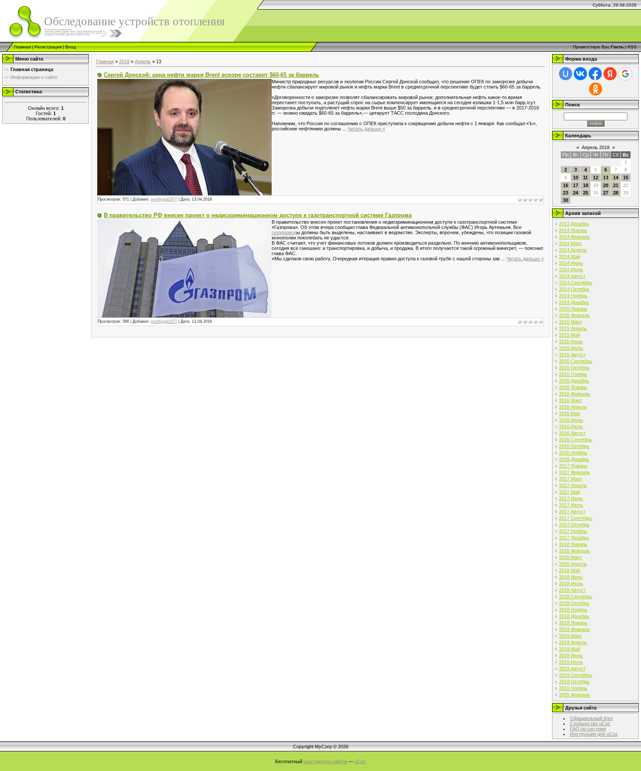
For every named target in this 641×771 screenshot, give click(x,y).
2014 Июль (571, 269)
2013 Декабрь (574, 223)
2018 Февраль (574, 550)
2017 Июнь (571, 498)
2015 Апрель (573, 328)
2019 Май (569, 649)
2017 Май (569, 492)
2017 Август (572, 511)
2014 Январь (573, 230)
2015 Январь (573, 308)
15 (625, 177)
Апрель (143, 61)
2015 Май (569, 335)
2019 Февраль (574, 629)
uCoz (360, 761)
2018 (124, 61)
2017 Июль (571, 505)
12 (595, 177)
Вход (70, 46)
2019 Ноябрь (573, 688)
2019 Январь (573, 622)
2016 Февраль (574, 393)
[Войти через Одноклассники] (595, 89)
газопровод (284, 232)
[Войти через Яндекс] (610, 73)
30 (565, 200)
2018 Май (569, 570)
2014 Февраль (574, 236)
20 (605, 185)
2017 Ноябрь (573, 531)
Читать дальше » (366, 128)
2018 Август (572, 590)
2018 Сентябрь (575, 596)
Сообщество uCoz (590, 723)
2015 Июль (571, 348)
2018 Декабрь (574, 616)
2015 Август (572, 354)
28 (615, 192)
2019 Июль (571, 662)
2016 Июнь (571, 420)
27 (605, 192)
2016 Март (570, 400)
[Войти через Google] (625, 74)
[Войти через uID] (565, 73)
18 (585, 185)
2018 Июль (571, 583)
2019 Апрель (573, 642)
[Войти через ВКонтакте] (580, 73)
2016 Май (569, 413)
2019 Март (570, 635)
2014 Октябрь (574, 289)
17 (575, 185)
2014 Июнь (571, 263)
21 (615, 185)
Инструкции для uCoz (594, 734)
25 (585, 192)
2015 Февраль (574, 315)
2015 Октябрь (574, 367)
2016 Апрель (573, 406)
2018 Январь (573, 544)
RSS (632, 46)
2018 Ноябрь (573, 609)
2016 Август (572, 433)
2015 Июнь (571, 341)
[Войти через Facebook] (595, 73)
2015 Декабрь (574, 380)
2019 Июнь (571, 655)
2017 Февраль (574, 472)
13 (605, 177)
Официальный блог (591, 718)
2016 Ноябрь (573, 452)
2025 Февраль (574, 694)
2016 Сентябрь (575, 439)
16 (565, 185)
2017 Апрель (573, 485)
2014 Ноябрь (573, 295)
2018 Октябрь (574, 603)
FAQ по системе (588, 728)
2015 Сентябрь (575, 361)
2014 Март (570, 243)
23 (565, 192)
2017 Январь (573, 465)
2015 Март (570, 321)
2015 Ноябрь (573, 374)
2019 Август (572, 668)
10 (575, 177)
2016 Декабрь (574, 459)
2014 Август (572, 276)
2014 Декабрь (574, 302)
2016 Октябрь (574, 446)
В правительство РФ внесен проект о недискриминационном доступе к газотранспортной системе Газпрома (258, 215)
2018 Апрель (573, 563)
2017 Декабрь (574, 537)
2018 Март (570, 557)
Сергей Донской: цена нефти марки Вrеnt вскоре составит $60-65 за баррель (211, 75)
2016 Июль (571, 426)
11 (585, 177)
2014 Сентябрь (575, 282)
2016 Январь (573, 387)
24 (575, 192)
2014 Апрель (573, 249)
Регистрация (47, 46)
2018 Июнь (571, 577)
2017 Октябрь (574, 524)
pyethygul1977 (164, 199)
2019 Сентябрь (575, 675)
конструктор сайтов (325, 761)
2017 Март (570, 478)
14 (615, 177)
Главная (22, 46)
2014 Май (569, 256)
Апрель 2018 (596, 147)
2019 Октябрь (574, 681)
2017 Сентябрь (575, 518)
